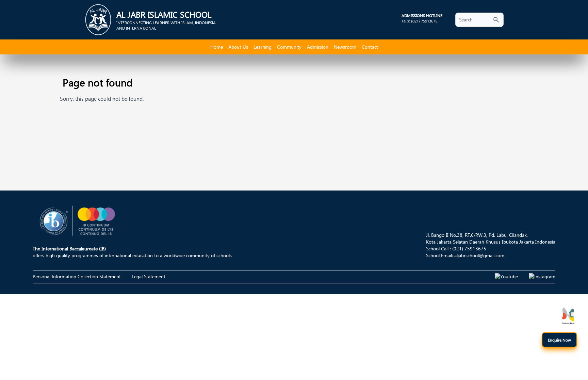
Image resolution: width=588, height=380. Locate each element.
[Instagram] (542, 276)
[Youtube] (506, 276)
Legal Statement (148, 276)
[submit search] (496, 19)
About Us (238, 47)
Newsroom (345, 47)
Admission (317, 47)
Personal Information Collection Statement (77, 276)
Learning (263, 47)
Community (289, 47)
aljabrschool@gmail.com (479, 255)
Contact (370, 47)
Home (216, 47)
